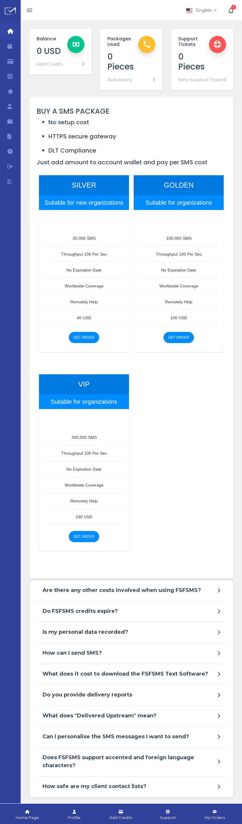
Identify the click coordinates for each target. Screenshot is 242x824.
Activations (119, 79)
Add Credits (50, 64)
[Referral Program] (10, 91)
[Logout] (10, 166)
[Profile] (10, 106)
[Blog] (10, 181)
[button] (202, 10)
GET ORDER (83, 337)
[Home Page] (10, 31)
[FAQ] (10, 151)
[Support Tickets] (10, 76)
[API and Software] (10, 136)
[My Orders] (10, 46)
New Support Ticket (200, 79)
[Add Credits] (10, 61)
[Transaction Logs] (10, 121)
